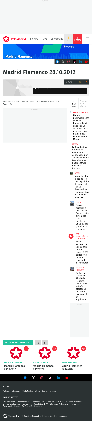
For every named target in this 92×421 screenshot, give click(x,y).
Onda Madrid (57, 39)
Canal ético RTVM (41, 404)
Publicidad (60, 402)
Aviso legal (7, 406)
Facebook (57, 61)
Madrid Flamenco (13, 363)
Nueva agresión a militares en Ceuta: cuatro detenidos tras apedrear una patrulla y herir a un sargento (72, 203)
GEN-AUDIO (17, 87)
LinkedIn (80, 61)
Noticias (34, 39)
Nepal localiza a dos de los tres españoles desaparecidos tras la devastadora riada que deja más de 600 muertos (71, 173)
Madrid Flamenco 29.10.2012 (16, 352)
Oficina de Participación (59, 404)
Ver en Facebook (25, 378)
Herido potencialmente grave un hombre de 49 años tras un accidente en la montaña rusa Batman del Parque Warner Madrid (70, 112)
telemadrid (11, 416)
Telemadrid (15, 391)
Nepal (77, 173)
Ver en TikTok (50, 378)
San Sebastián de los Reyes (82, 236)
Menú (87, 39)
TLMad (44, 39)
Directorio (50, 402)
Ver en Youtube (67, 377)
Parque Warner (80, 112)
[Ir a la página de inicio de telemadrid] (14, 39)
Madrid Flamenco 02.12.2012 (73, 352)
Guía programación (49, 391)
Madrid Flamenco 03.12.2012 (45, 352)
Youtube (86, 61)
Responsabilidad (23, 402)
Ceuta (75, 144)
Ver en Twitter (33, 378)
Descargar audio (80, 82)
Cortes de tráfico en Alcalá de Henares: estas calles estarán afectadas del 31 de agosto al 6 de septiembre (72, 269)
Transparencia (38, 402)
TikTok (75, 61)
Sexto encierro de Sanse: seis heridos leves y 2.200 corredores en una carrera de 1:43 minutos (72, 235)
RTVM (6, 387)
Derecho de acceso (74, 402)
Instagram (69, 61)
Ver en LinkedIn (58, 377)
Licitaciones (27, 404)
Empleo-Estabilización (12, 404)
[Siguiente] (45, 342)
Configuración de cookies (32, 406)
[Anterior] (38, 342)
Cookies (17, 406)
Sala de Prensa (9, 402)
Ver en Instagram (41, 377)
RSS (86, 82)
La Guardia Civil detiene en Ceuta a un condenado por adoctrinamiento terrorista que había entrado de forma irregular (80, 157)
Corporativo (10, 397)
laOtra (37, 391)
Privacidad (75, 404)
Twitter (63, 61)
